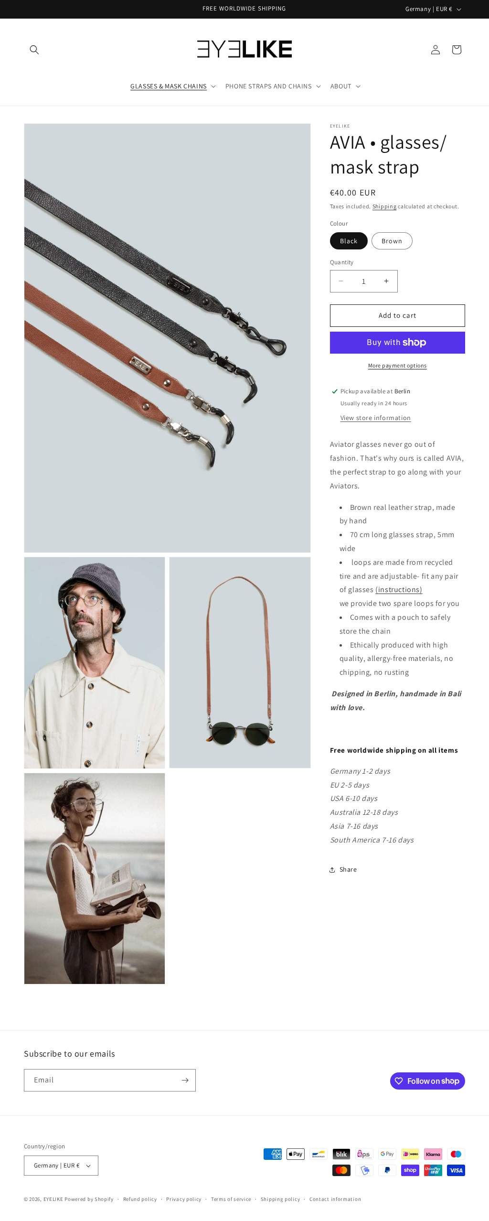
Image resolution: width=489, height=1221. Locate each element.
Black (349, 241)
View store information (375, 417)
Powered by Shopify (89, 1199)
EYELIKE (53, 1199)
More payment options (397, 365)
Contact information (335, 1199)
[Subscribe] (184, 1080)
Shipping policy (280, 1199)
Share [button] (348, 869)
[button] (34, 49)
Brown (392, 241)
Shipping (384, 206)
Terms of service (231, 1199)
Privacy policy (184, 1199)
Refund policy (140, 1199)
